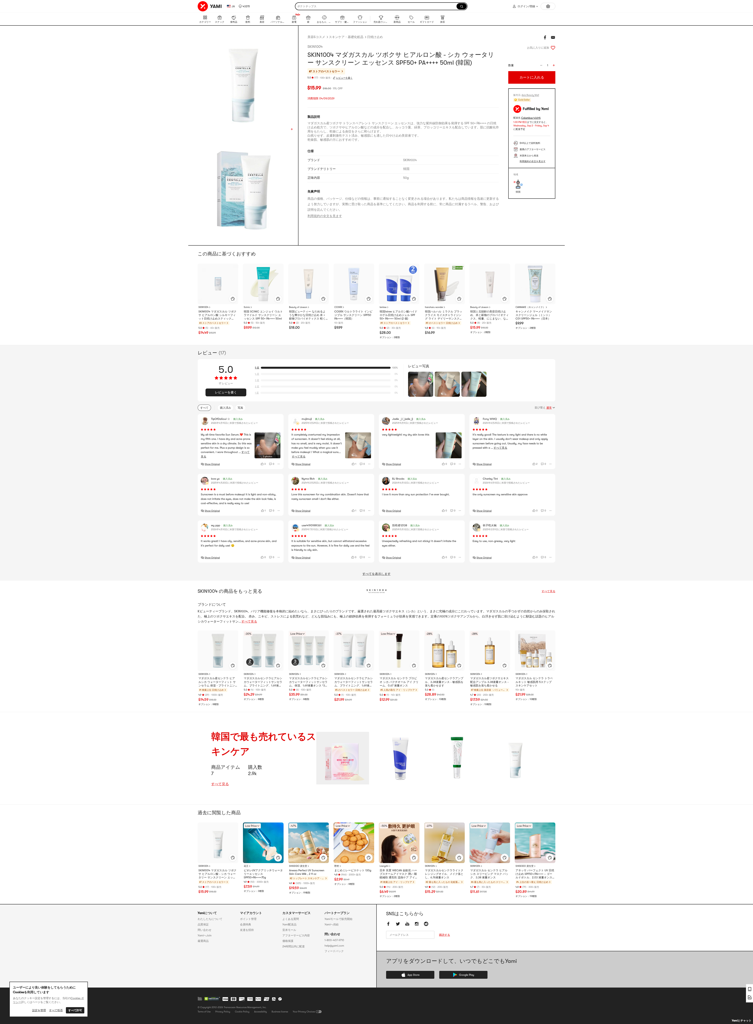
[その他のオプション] (278, 464)
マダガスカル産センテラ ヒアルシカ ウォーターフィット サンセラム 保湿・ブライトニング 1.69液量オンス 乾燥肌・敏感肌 (217, 682)
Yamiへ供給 (332, 924)
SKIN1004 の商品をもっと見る (230, 591)
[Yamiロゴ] (210, 6)
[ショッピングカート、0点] (548, 6)
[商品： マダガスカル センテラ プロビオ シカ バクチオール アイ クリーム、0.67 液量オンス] (399, 650)
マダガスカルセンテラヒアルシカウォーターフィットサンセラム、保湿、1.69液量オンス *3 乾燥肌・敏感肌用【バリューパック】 (308, 682)
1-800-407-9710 (334, 940)
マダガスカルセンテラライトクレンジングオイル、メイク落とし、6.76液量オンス (444, 874)
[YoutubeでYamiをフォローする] (407, 923)
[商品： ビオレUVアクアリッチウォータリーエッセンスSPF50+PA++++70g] (263, 842)
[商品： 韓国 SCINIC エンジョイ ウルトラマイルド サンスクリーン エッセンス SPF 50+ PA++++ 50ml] (263, 284)
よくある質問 (290, 919)
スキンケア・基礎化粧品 (346, 37)
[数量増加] (553, 65)
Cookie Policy (242, 1011)
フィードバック (334, 951)
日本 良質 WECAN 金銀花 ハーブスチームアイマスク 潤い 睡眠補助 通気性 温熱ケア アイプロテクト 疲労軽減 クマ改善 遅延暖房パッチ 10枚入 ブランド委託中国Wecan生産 (399, 874)
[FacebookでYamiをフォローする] (388, 923)
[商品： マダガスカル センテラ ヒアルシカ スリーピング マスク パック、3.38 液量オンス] (489, 842)
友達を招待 (247, 929)
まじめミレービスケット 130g (352, 870)
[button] (244, 6)
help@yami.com (334, 945)
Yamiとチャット (741, 1020)
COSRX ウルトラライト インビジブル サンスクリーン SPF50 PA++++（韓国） (353, 315)
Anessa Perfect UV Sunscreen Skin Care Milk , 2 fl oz (306, 872)
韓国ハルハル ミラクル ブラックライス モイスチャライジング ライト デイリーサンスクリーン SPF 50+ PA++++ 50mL (443, 315)
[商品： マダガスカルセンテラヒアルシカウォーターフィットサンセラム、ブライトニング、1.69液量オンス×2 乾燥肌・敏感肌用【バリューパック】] (354, 650)
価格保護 (287, 940)
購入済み (225, 407)
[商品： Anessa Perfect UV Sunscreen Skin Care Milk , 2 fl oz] (308, 842)
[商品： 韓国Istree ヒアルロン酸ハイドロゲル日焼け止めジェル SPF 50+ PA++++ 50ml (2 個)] (399, 284)
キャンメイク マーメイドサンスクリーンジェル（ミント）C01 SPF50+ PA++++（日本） (534, 315)
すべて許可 (75, 1010)
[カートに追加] (233, 299)
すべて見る (548, 591)
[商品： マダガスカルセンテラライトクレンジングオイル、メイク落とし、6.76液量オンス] (444, 842)
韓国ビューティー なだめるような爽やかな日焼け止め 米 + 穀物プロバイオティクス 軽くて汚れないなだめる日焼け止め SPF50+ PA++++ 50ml (308, 315)
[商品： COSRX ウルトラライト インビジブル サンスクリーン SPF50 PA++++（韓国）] (354, 284)
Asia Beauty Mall (530, 95)
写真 (240, 407)
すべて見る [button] (299, 456)
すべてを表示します (376, 574)
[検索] (462, 6)
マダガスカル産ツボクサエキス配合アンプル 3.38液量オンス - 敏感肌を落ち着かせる (489, 682)
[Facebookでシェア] (545, 37)
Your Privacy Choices (304, 1011)
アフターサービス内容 (296, 935)
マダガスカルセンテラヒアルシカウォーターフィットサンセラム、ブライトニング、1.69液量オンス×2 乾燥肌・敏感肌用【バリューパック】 (353, 682)
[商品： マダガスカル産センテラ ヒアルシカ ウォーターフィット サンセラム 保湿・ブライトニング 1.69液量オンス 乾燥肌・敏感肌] (218, 650)
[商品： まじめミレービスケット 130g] (354, 842)
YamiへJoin (205, 935)
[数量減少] (541, 65)
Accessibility (260, 1011)
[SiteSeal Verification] (212, 999)
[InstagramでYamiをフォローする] (416, 923)
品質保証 (203, 924)
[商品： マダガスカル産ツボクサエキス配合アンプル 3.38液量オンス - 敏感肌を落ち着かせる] (489, 650)
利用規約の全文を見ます (324, 216)
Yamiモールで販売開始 (338, 919)
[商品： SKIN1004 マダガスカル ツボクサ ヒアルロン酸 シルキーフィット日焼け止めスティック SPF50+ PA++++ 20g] (218, 284)
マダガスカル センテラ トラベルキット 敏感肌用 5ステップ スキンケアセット (534, 682)
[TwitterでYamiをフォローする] (398, 923)
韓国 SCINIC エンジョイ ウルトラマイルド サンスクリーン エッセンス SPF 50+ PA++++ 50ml (263, 315)
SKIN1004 (315, 47)
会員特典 (245, 924)
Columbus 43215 (531, 117)
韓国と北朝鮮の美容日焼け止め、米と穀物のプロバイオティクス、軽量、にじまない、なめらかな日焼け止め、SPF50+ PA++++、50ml (489, 315)
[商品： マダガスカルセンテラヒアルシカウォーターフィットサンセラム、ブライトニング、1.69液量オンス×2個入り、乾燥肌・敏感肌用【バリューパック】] (263, 650)
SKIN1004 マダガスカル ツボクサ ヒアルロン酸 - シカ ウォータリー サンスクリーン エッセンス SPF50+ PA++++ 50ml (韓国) (217, 874)
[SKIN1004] (376, 591)
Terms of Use (204, 1011)
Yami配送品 (289, 924)
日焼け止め (375, 37)
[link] (342, 758)
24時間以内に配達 (293, 946)
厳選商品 (203, 940)
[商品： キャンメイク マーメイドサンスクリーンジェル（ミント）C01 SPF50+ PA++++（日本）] (535, 284)
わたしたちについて (210, 919)
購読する (444, 934)
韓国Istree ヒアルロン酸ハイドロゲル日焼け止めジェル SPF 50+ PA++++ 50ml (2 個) (398, 315)
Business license (280, 1011)
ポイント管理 (248, 919)
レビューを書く (344, 77)
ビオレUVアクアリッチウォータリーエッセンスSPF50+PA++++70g (263, 874)
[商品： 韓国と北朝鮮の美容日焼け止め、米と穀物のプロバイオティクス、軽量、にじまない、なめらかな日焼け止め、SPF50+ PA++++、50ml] (489, 284)
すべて (204, 407)
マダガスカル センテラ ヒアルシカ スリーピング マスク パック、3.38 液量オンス (489, 874)
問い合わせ (204, 929)
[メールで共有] (553, 37)
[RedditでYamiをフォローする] (426, 923)
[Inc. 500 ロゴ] (200, 998)
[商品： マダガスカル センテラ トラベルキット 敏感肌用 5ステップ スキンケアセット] (535, 650)
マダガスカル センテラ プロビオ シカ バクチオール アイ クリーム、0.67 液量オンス (399, 682)
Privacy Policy (222, 1011)
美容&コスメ (316, 37)
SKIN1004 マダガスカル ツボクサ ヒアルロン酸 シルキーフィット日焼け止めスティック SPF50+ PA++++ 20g (217, 315)
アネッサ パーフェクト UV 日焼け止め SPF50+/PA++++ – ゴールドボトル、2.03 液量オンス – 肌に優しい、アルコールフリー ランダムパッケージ (535, 874)
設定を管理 (39, 1010)
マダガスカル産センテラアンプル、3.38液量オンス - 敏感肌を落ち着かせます (444, 682)
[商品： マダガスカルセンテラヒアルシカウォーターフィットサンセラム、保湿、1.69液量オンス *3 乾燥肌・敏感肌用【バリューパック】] (308, 650)
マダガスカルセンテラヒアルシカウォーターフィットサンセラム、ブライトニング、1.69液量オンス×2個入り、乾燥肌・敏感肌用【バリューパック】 (263, 682)
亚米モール (289, 929)
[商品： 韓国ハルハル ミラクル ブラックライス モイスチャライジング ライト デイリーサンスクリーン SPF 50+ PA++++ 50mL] (444, 284)
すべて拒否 (56, 1010)
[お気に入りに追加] (553, 47)
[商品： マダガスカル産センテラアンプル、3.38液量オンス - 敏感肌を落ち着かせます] (444, 650)
